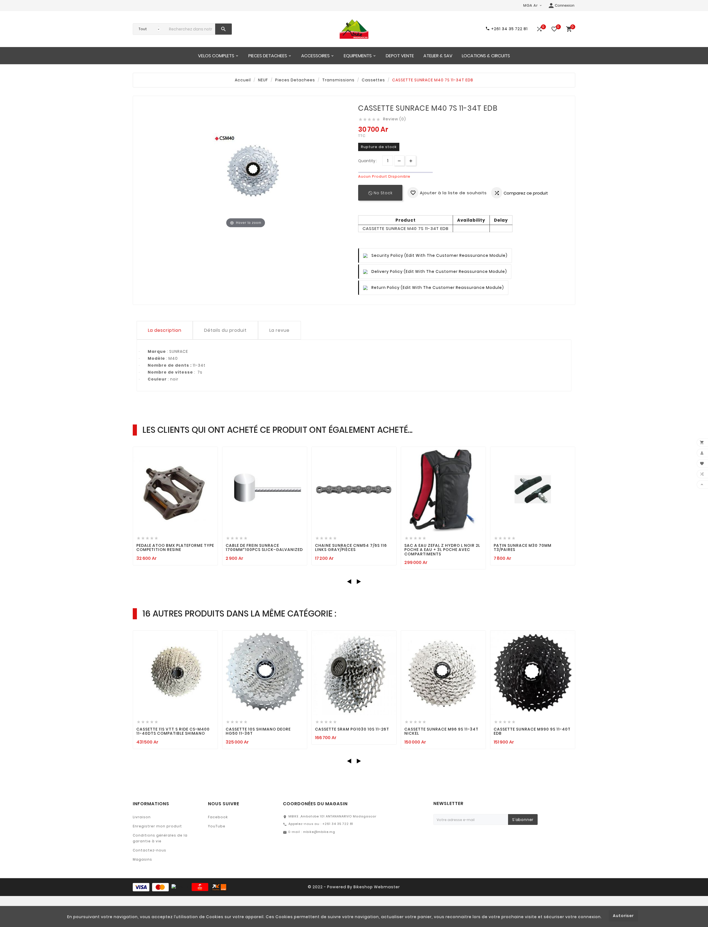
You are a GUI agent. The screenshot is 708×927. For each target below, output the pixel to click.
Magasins (142, 859)
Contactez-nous (149, 850)
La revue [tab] (279, 330)
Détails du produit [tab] (225, 330)
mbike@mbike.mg (319, 832)
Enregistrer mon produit (157, 826)
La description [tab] (164, 330)
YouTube (216, 826)
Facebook (218, 817)
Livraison (142, 817)
